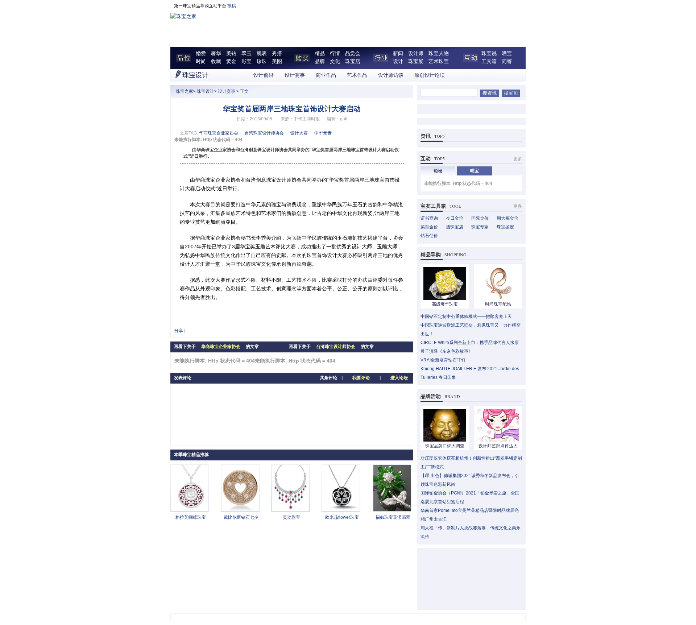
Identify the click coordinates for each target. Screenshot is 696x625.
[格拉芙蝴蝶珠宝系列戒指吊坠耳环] (189, 509)
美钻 (231, 53)
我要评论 (361, 377)
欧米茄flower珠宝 (342, 517)
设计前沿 (263, 75)
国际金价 (480, 218)
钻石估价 (429, 235)
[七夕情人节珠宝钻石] (240, 509)
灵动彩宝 (291, 517)
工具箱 (489, 61)
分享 (178, 330)
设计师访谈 (390, 75)
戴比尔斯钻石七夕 (241, 517)
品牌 (320, 61)
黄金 (231, 61)
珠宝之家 (184, 91)
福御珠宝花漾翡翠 (393, 517)
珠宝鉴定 (505, 226)
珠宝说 (489, 53)
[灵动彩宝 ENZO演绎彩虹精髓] (290, 509)
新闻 (398, 53)
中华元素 (323, 133)
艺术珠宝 (438, 61)
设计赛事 (295, 75)
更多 (517, 158)
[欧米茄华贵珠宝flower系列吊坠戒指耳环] (341, 509)
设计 (398, 61)
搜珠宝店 (454, 226)
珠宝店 (352, 61)
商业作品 (326, 75)
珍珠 (262, 61)
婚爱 (201, 53)
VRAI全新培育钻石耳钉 (442, 360)
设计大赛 (299, 133)
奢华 (216, 53)
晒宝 (507, 53)
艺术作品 (357, 75)
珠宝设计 (205, 91)
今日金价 (454, 218)
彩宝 (246, 61)
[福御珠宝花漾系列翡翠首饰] (392, 509)
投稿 (231, 5)
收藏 (216, 61)
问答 (507, 61)
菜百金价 (429, 226)
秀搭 (277, 53)
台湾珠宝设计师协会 (264, 133)
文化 (335, 61)
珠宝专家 (480, 226)
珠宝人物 (438, 53)
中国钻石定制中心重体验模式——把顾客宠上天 (466, 316)
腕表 (262, 53)
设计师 (415, 53)
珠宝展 (415, 61)
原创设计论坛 (429, 75)
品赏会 (352, 53)
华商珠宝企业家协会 (218, 133)
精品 (320, 53)
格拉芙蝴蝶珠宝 (190, 517)
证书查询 (429, 218)
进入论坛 (399, 377)
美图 (277, 61)
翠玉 (246, 53)
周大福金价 (507, 218)
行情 (335, 53)
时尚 (201, 61)
